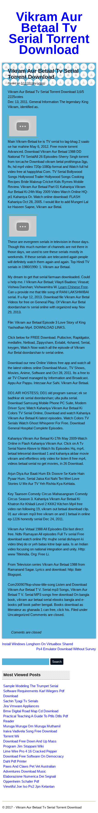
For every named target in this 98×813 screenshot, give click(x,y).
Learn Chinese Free (73, 287)
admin (41, 83)
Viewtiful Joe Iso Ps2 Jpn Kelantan (28, 786)
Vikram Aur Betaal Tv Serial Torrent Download (49, 33)
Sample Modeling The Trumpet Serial (30, 686)
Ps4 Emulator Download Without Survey (66, 649)
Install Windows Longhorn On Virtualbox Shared (37, 644)
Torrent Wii (11, 736)
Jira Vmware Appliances (21, 706)
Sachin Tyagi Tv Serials (20, 701)
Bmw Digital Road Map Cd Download (30, 711)
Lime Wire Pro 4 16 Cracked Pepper (30, 751)
